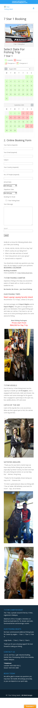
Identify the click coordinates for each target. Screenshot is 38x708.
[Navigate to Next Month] (32, 105)
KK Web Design (27, 695)
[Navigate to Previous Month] (6, 69)
